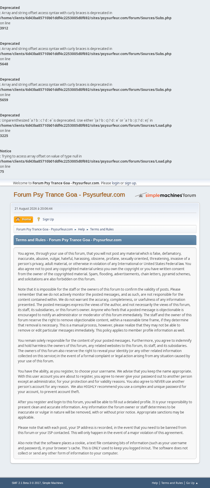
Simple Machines (52, 482)
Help (155, 483)
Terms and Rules (172, 483)
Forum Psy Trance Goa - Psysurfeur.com (69, 194)
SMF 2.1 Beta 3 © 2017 (26, 482)
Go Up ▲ (192, 483)
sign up (130, 183)
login (116, 183)
